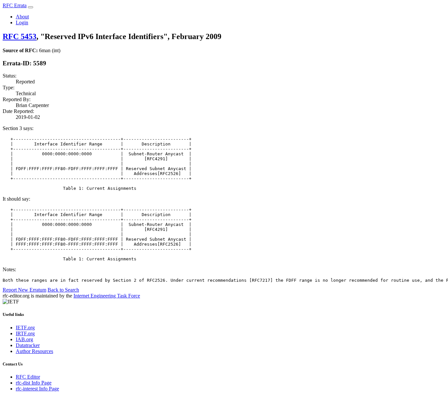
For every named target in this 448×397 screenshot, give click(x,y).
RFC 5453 (19, 36)
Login (22, 22)
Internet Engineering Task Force (106, 295)
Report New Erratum (24, 290)
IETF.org (25, 327)
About (22, 16)
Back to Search (63, 290)
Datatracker (28, 345)
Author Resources (34, 351)
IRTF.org (25, 333)
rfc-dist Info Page (33, 383)
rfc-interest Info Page (37, 388)
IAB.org (24, 339)
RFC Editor (28, 377)
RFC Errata (15, 5)
